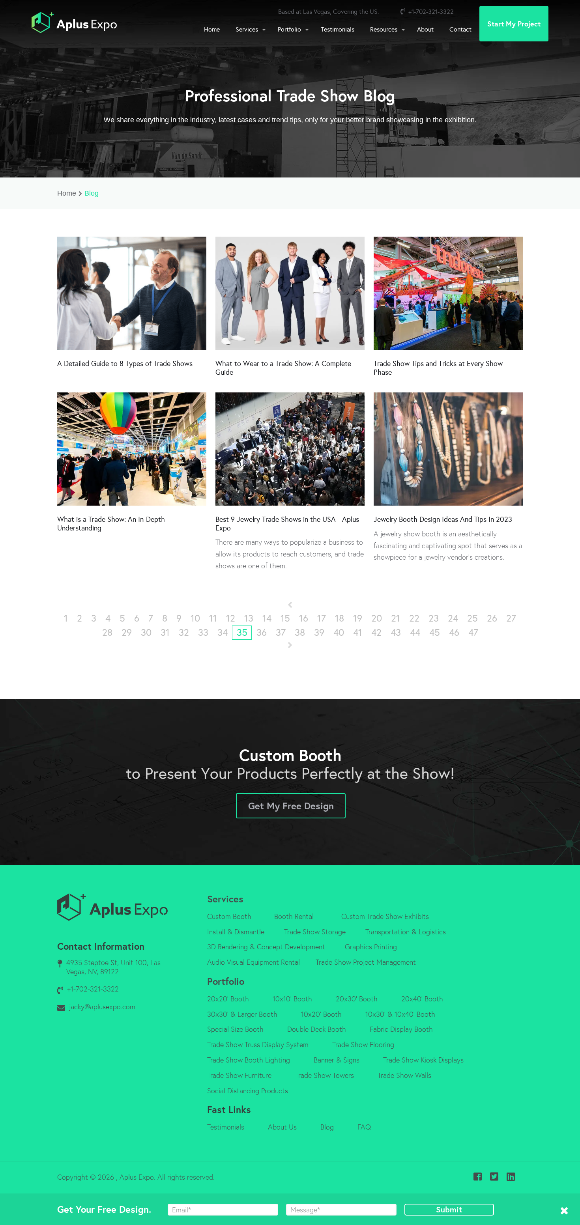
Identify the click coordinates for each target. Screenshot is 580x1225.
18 (339, 618)
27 (511, 618)
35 (242, 633)
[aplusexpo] (74, 23)
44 (415, 633)
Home (66, 193)
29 (127, 633)
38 (300, 633)
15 (285, 618)
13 (248, 618)
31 (165, 633)
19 (357, 618)
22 (414, 618)
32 (184, 633)
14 (266, 618)
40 (338, 633)
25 (472, 618)
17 (321, 618)
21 (395, 618)
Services (225, 899)
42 (376, 633)
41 (357, 633)
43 (396, 633)
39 (319, 633)
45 (434, 633)
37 (281, 633)
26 (492, 618)
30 (146, 633)
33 (203, 633)
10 (195, 618)
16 (303, 618)
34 (222, 633)
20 (376, 618)
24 (453, 618)
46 (454, 633)
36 (261, 633)
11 (213, 618)
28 (107, 633)
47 (473, 633)
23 (433, 618)
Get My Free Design (291, 805)
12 (230, 618)
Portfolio (225, 981)
